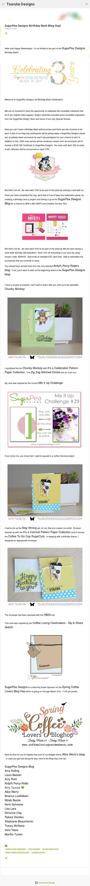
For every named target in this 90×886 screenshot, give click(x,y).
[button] (6, 33)
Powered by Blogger (46, 883)
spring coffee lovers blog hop (17, 852)
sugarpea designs (38, 852)
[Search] (37, 4)
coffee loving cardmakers (16, 849)
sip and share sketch (50, 849)
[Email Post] (6, 846)
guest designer (34, 849)
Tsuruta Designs (21, 4)
